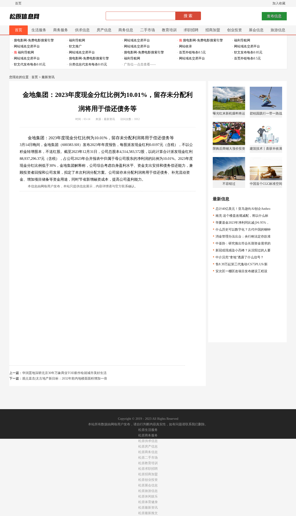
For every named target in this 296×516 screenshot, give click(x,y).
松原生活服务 (148, 430)
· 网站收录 (184, 46)
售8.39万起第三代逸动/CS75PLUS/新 (240, 264)
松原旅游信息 (148, 491)
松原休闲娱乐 (148, 496)
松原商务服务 (148, 435)
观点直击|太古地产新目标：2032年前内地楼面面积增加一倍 (64, 378)
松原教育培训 (148, 463)
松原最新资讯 (148, 507)
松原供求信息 (148, 441)
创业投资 (234, 30)
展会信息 (256, 30)
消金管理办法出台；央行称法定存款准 (242, 236)
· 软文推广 (74, 46)
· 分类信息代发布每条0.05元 (87, 64)
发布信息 (274, 16)
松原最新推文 (148, 513)
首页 (18, 3)
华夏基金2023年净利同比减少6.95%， (241, 222)
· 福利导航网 (76, 40)
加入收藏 (278, 3)
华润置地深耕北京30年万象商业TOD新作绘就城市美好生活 (64, 373)
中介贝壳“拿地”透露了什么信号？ (238, 257)
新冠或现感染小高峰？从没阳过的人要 (242, 250)
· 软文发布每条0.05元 (247, 52)
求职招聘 (191, 30)
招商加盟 (212, 30)
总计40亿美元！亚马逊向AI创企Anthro (241, 208)
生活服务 (38, 30)
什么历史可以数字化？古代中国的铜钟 (242, 229)
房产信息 (104, 30)
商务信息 (125, 30)
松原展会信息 (148, 485)
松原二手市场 (148, 457)
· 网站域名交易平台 (136, 40)
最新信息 (221, 199)
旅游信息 (278, 30)
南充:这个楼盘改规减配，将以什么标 (240, 215)
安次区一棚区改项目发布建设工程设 (240, 271)
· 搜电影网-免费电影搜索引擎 (33, 40)
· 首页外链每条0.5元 (191, 52)
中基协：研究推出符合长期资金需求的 (242, 243)
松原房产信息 (148, 446)
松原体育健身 (148, 502)
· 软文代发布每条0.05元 (29, 64)
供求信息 (82, 30)
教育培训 (169, 30)
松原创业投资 (148, 480)
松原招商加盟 (148, 474)
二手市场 (147, 30)
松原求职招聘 (148, 468)
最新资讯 (48, 77)
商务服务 (60, 30)
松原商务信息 (148, 452)
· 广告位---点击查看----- (139, 64)
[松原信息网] (25, 17)
